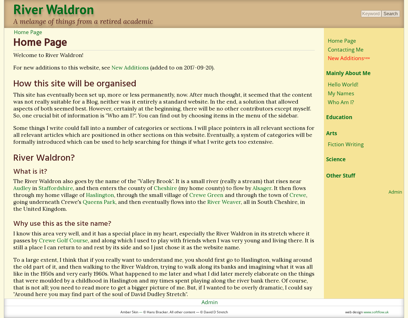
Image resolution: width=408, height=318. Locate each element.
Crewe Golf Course (63, 240)
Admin (395, 192)
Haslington (100, 195)
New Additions (130, 67)
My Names (341, 93)
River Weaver (224, 202)
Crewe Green (206, 195)
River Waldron (53, 9)
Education (339, 117)
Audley (22, 188)
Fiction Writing (346, 144)
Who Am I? (341, 102)
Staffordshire (56, 188)
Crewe (297, 195)
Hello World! (343, 84)
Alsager (262, 188)
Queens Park (99, 202)
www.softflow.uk (376, 312)
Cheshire (165, 188)
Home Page (28, 32)
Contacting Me (346, 49)
